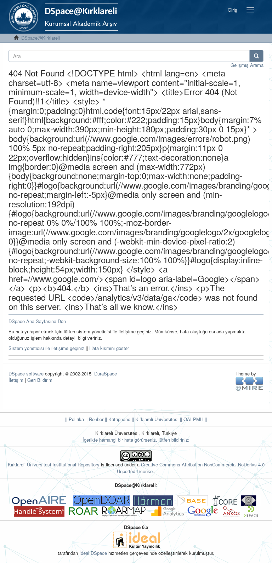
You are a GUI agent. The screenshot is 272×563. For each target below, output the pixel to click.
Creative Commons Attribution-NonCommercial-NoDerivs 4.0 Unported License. (191, 468)
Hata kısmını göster (109, 348)
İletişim (15, 380)
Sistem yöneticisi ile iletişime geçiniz (46, 348)
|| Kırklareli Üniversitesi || (156, 419)
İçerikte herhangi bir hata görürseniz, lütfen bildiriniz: (136, 439)
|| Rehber (93, 419)
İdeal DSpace (93, 553)
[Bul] (256, 56)
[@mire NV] (250, 383)
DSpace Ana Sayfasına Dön (37, 321)
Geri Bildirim (39, 380)
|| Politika (74, 419)
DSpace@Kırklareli (40, 37)
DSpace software (26, 373)
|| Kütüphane (116, 419)
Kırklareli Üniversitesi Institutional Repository (54, 464)
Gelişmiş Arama (247, 65)
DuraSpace (105, 373)
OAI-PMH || (194, 419)
